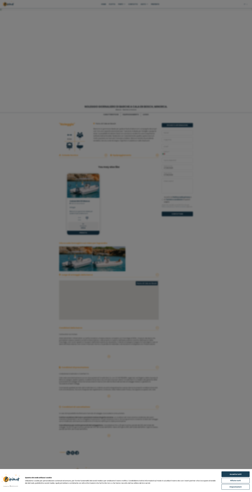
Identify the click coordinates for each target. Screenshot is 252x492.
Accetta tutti (235, 474)
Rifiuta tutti (235, 480)
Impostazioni (236, 487)
